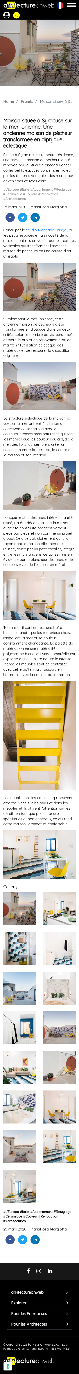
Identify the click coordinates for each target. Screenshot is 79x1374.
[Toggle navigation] (71, 5)
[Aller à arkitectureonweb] (29, 5)
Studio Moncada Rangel (46, 230)
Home (8, 101)
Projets (27, 101)
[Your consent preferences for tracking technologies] (8, 1366)
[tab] (39, 1292)
